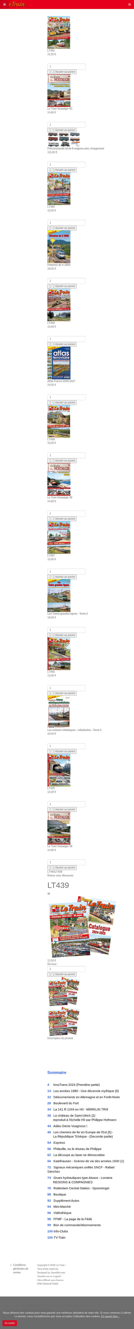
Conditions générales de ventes (20, 1269)
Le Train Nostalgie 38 (59, 846)
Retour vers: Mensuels (60, 875)
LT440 (51, 871)
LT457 (51, 555)
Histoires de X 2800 (58, 264)
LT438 (58, 871)
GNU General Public (47, 1283)
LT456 (51, 671)
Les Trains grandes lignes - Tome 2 (67, 613)
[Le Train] (12, 3)
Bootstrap (12, 1305)
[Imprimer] (48, 893)
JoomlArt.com (58, 1272)
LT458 (51, 439)
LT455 (51, 788)
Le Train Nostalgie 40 (59, 108)
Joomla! (41, 1276)
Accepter (10, 1323)
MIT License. (87, 1305)
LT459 (51, 323)
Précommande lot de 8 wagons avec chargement (75, 148)
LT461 (51, 50)
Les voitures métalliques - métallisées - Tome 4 (74, 730)
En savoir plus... (110, 1316)
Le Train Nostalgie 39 (59, 497)
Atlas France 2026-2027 (61, 381)
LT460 (51, 206)
